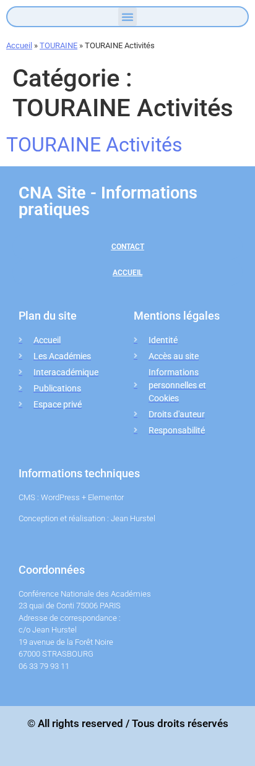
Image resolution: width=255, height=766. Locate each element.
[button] (127, 16)
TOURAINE (58, 45)
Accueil (19, 45)
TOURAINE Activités (94, 144)
